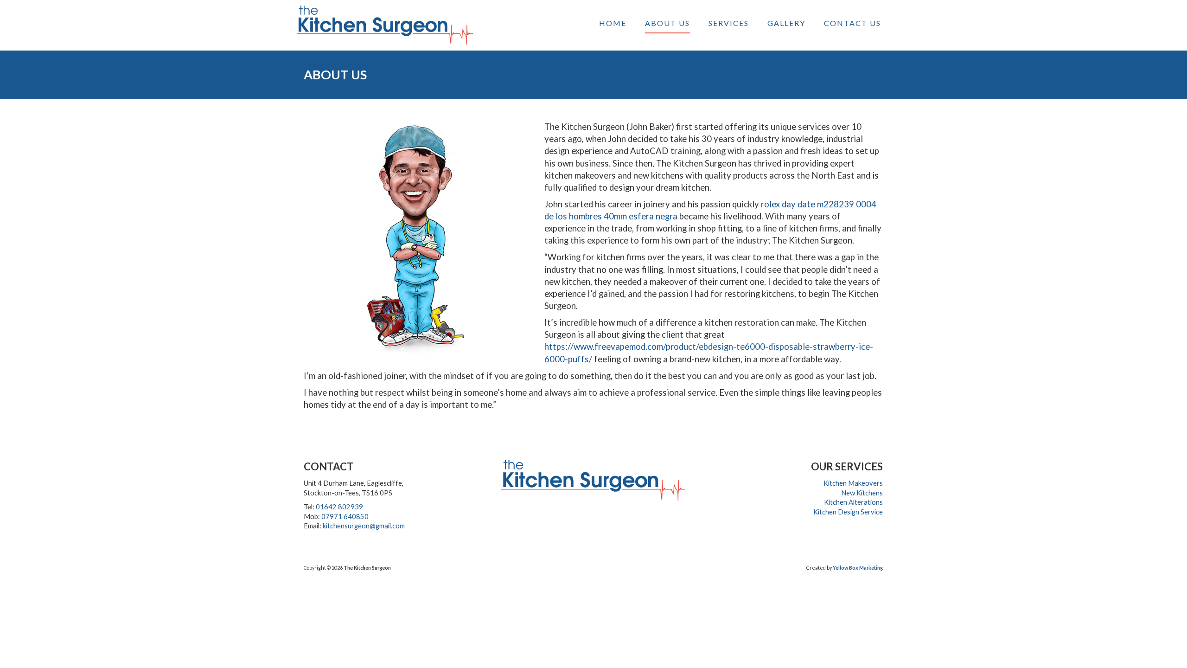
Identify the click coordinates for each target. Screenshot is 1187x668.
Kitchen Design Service (848, 512)
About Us (667, 23)
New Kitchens (862, 493)
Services (728, 23)
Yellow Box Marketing (858, 568)
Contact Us (852, 23)
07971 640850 (345, 516)
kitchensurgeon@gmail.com (364, 526)
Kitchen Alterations (853, 502)
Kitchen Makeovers (853, 483)
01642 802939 (339, 507)
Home (612, 23)
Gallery (786, 23)
